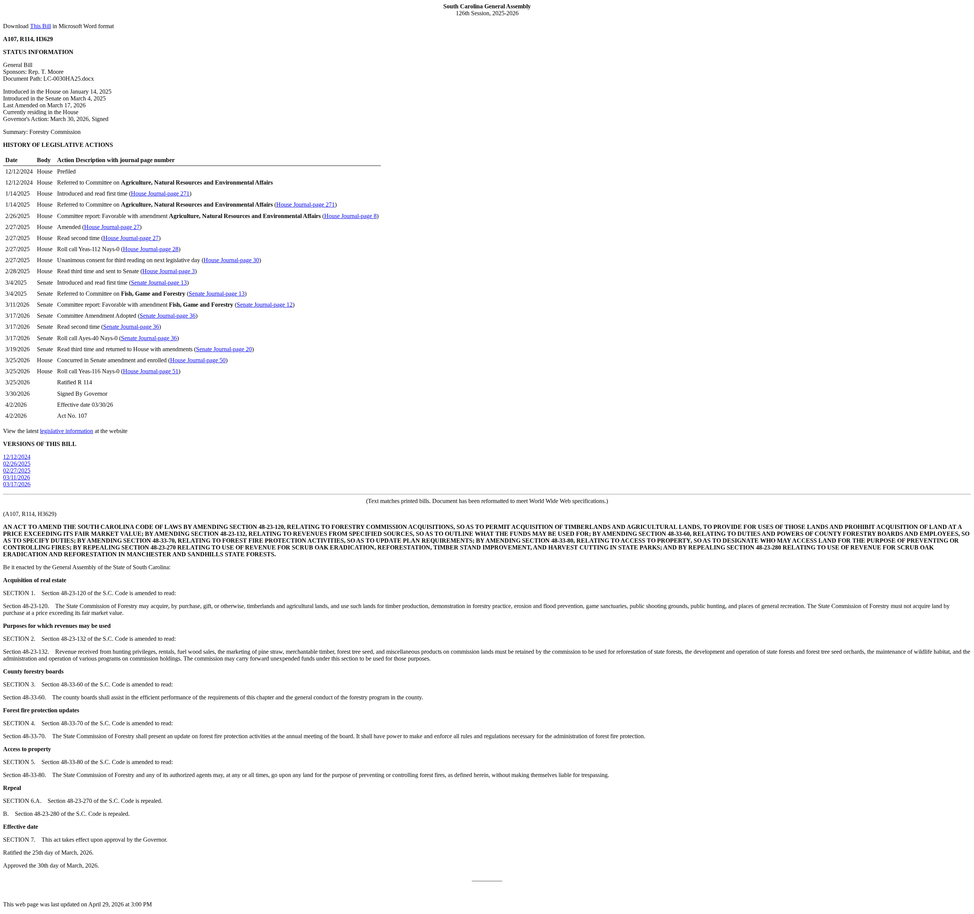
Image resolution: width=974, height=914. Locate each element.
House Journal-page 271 (160, 193)
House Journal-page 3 (168, 271)
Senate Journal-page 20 (224, 349)
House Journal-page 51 (150, 371)
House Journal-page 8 (350, 216)
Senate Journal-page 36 (168, 315)
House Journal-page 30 (231, 260)
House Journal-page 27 (112, 227)
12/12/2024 (16, 457)
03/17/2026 (16, 484)
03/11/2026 (16, 477)
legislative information (66, 431)
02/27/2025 (16, 470)
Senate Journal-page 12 (265, 304)
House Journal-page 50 (198, 360)
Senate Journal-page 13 (159, 282)
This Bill (40, 26)
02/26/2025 (16, 463)
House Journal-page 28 (150, 249)
